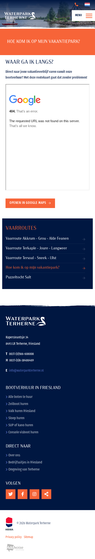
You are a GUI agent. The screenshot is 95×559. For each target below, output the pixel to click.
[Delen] (88, 4)
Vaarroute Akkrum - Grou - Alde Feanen (37, 239)
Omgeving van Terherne (24, 469)
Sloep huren (16, 418)
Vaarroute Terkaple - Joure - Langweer (36, 248)
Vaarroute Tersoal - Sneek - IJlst (31, 258)
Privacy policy (14, 537)
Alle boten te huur (20, 397)
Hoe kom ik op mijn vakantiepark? (32, 268)
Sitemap (28, 537)
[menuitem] (81, 15)
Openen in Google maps (28, 203)
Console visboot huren (23, 432)
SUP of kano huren (20, 425)
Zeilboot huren (18, 404)
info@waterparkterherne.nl (26, 370)
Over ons (14, 455)
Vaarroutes (21, 228)
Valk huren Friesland (21, 411)
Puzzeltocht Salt (18, 277)
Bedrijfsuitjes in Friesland (25, 462)
